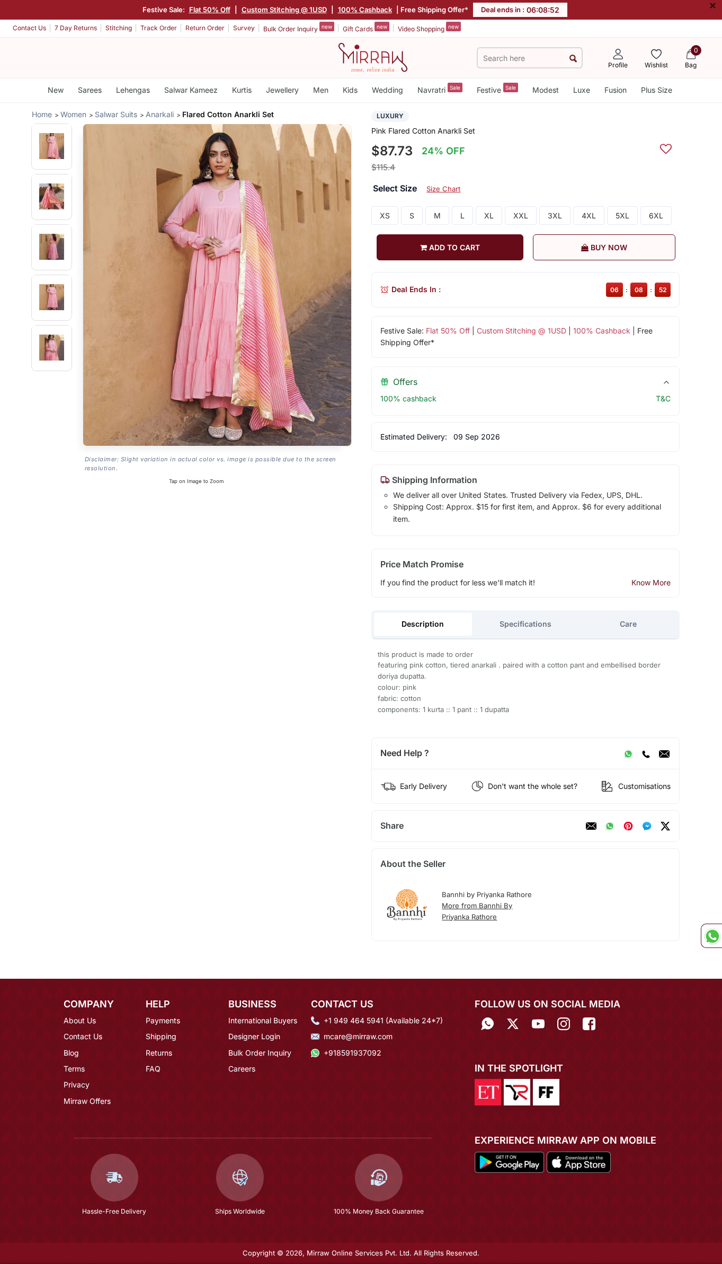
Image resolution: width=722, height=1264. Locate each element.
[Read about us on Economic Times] (488, 1091)
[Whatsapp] (487, 1024)
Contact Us (29, 28)
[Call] (645, 753)
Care (628, 623)
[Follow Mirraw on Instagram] (563, 1024)
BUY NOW (608, 247)
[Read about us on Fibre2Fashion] (546, 1091)
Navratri (438, 89)
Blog (71, 1052)
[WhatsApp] (628, 753)
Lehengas (133, 89)
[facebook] (646, 826)
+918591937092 (352, 1052)
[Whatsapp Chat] (711, 936)
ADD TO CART (453, 247)
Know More (651, 582)
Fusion (615, 89)
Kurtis (242, 89)
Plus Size (656, 89)
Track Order (158, 28)
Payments (163, 1020)
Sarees (90, 89)
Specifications (525, 623)
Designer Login (254, 1036)
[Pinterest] (628, 826)
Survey (244, 28)
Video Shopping (428, 28)
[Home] (372, 56)
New (56, 89)
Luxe (581, 89)
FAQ (153, 1068)
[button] (52, 146)
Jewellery (282, 89)
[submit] (573, 58)
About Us (80, 1020)
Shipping (161, 1036)
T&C (663, 398)
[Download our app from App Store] (578, 1161)
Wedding (387, 89)
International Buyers (262, 1020)
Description (423, 623)
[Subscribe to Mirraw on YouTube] (538, 1024)
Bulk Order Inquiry (297, 28)
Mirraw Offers (87, 1100)
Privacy (77, 1084)
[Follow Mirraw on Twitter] (512, 1024)
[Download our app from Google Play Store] (510, 1161)
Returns (159, 1052)
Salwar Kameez (191, 89)
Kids (350, 89)
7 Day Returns (76, 28)
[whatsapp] (609, 826)
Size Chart (443, 189)
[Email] (664, 753)
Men (320, 89)
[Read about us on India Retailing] (517, 1091)
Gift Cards (365, 28)
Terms (74, 1068)
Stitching (118, 28)
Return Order (205, 28)
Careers (241, 1068)
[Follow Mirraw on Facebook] (589, 1024)
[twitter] (665, 826)
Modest (545, 89)
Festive (496, 89)
